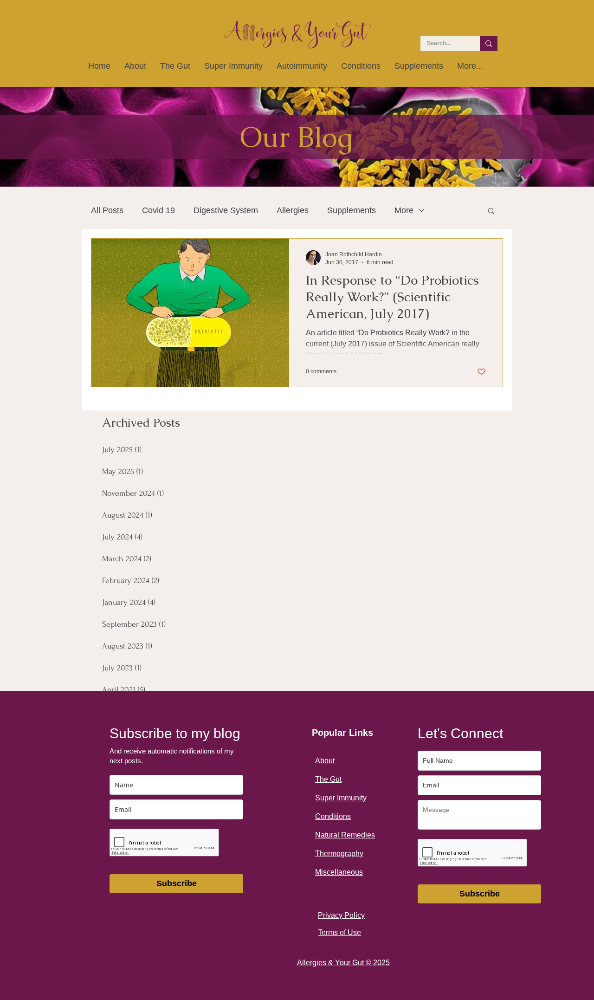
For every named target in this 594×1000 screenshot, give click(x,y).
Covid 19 (158, 210)
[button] (491, 211)
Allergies (293, 210)
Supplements (351, 210)
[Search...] (488, 43)
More (403, 210)
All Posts (107, 210)
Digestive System (226, 210)
